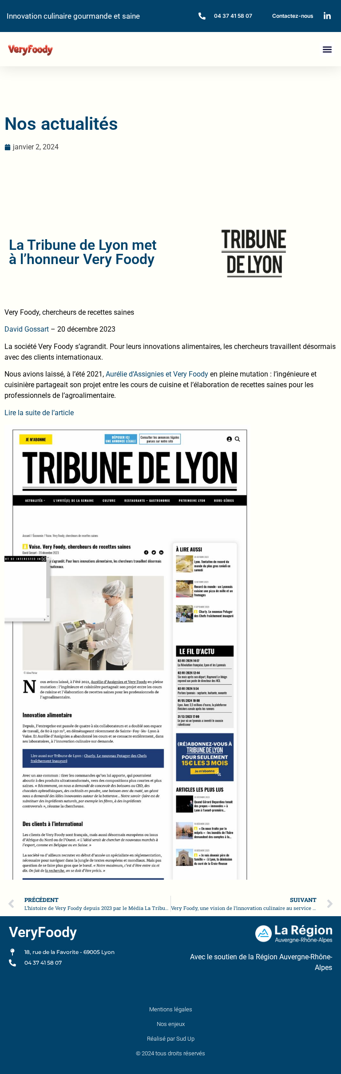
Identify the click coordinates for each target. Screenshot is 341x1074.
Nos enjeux (171, 1024)
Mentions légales (170, 1009)
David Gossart (26, 329)
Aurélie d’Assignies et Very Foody (157, 374)
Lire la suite (23, 413)
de (46, 413)
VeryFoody (43, 932)
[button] (327, 49)
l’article (62, 413)
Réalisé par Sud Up (170, 1038)
